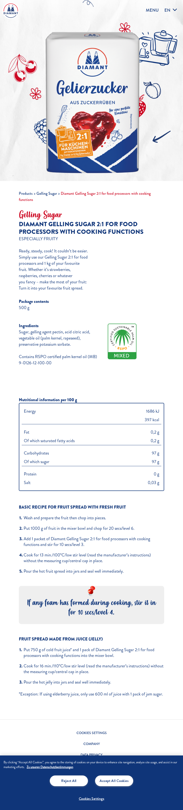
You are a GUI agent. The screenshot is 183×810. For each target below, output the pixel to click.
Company (91, 744)
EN (167, 10)
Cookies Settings (91, 733)
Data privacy (91, 755)
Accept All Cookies (114, 780)
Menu (152, 10)
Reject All (68, 780)
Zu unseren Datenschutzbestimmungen (50, 767)
